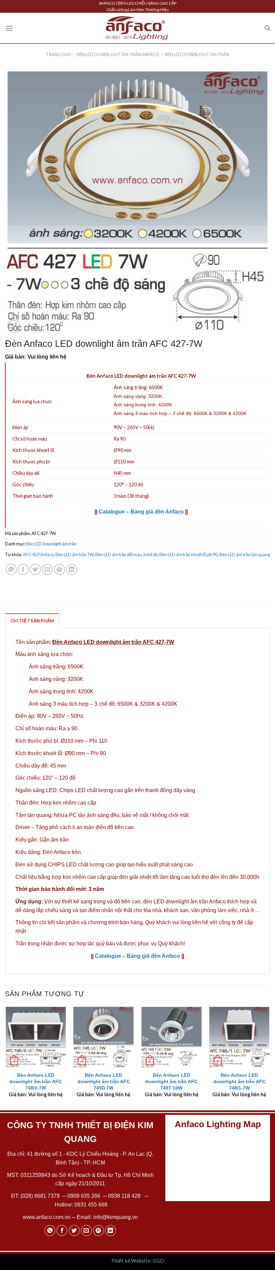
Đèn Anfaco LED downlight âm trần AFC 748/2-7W (35, 1081)
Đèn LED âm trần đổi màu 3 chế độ (126, 554)
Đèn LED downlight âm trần (197, 54)
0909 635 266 (83, 1196)
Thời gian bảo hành (32, 496)
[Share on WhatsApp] (11, 569)
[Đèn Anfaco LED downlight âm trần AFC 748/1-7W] (239, 1037)
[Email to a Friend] (47, 569)
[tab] (32, 620)
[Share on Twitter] (35, 569)
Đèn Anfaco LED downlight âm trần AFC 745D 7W (103, 1081)
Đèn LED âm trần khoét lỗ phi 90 (188, 554)
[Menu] (9, 28)
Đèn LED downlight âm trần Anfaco (117, 54)
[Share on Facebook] (23, 569)
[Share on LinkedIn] (71, 569)
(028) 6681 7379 (40, 1196)
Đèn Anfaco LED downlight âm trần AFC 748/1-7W (239, 1081)
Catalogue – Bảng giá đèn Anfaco (141, 512)
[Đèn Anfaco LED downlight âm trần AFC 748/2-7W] (35, 1037)
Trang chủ (58, 54)
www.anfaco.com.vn (46, 1217)
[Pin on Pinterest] (59, 569)
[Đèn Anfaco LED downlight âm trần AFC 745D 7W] (103, 1037)
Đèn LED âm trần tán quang (244, 554)
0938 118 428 (124, 1196)
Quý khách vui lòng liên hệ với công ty (190, 922)
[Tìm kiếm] (267, 28)
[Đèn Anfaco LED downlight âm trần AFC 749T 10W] (171, 1037)
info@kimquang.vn (115, 1217)
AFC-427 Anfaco (38, 554)
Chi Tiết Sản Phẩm (32, 620)
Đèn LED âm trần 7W (74, 554)
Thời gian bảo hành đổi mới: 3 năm (59, 889)
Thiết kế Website (130, 1261)
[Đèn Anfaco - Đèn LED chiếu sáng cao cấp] (137, 28)
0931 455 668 (90, 1204)
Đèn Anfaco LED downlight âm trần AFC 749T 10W (171, 1081)
